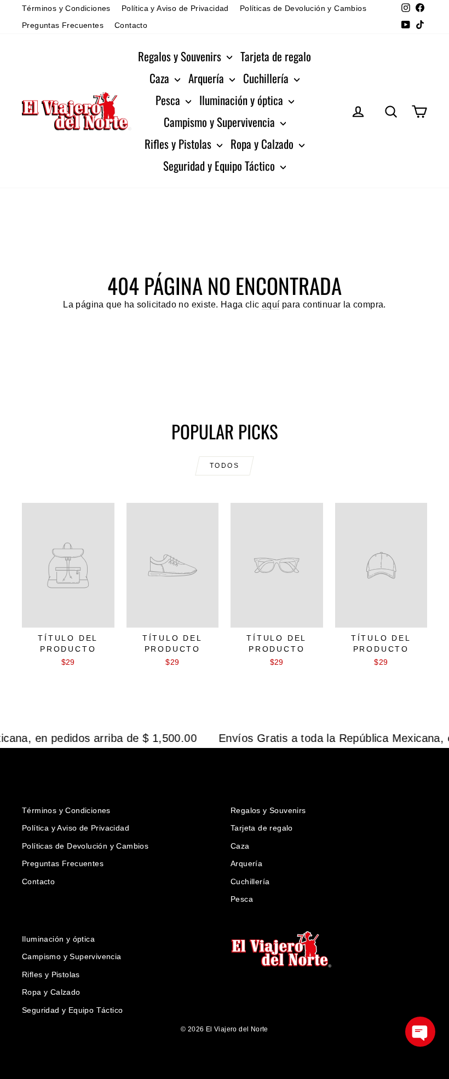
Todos (224, 465)
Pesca (169, 99)
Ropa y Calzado (263, 143)
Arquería (207, 77)
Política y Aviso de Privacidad (175, 8)
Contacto (130, 25)
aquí (271, 304)
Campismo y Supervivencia (221, 121)
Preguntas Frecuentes (62, 25)
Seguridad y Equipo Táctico (220, 165)
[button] (420, 1032)
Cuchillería (267, 77)
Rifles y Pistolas (179, 143)
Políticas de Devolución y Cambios (303, 8)
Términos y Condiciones (66, 8)
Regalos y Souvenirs (181, 56)
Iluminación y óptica (242, 99)
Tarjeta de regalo (275, 56)
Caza (160, 77)
